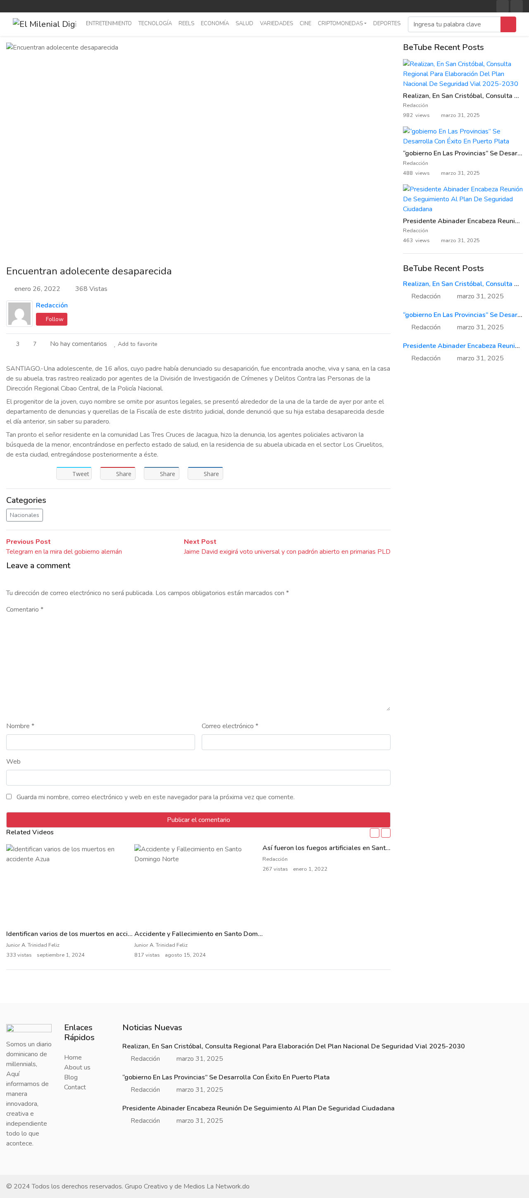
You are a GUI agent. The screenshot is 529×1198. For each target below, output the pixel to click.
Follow (54, 319)
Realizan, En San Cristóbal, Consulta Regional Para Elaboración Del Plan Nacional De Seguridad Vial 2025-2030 (293, 1046)
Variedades (276, 23)
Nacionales (24, 515)
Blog (71, 1077)
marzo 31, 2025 (480, 296)
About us (77, 1067)
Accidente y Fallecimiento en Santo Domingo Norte (212, 933)
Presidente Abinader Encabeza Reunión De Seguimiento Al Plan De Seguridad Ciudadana (258, 1108)
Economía (215, 23)
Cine (305, 23)
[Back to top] (24, 1149)
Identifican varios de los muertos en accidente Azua (84, 933)
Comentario (24, 609)
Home (73, 1057)
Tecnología (155, 23)
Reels (186, 23)
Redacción (52, 305)
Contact (75, 1087)
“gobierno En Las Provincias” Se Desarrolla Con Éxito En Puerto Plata (226, 1077)
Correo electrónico (230, 726)
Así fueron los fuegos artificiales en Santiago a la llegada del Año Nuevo (372, 848)
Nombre (20, 726)
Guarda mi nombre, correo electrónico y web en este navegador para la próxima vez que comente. (156, 797)
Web (13, 761)
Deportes (386, 23)
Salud (244, 23)
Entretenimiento (109, 23)
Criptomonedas (340, 23)
